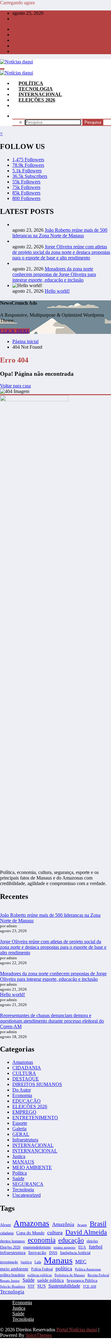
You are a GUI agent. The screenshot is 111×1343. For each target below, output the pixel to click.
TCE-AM (89, 1286)
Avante (82, 1225)
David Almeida (86, 1232)
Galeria (19, 1128)
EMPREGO (24, 1112)
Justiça (18, 1156)
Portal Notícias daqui (76, 1329)
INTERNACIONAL (33, 1145)
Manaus (58, 1260)
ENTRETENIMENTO (35, 1117)
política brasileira (12, 1275)
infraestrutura (13, 1252)
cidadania (7, 1233)
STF (31, 1286)
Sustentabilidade (64, 1286)
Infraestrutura (25, 1139)
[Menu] (2, 69)
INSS (53, 1253)
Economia (22, 1095)
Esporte (19, 1123)
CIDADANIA (26, 1067)
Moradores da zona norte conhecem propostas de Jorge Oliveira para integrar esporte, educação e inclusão (54, 274)
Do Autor (21, 1089)
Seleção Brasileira (12, 1286)
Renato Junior (10, 1280)
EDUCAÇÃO (26, 1101)
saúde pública (50, 1280)
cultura (55, 1232)
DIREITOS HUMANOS (37, 1084)
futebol (95, 1246)
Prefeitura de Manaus (70, 1275)
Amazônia (63, 1224)
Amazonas (22, 1062)
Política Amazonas (88, 1269)
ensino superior (65, 1247)
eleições (92, 1241)
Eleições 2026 (10, 1247)
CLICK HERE (15, 331)
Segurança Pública (82, 1280)
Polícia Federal (42, 1269)
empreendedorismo (37, 1247)
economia (42, 1240)
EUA (82, 1247)
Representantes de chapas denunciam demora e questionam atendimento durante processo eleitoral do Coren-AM (52, 1021)
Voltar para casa (15, 385)
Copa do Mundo (30, 1232)
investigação (9, 1262)
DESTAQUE (25, 1078)
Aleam (5, 1224)
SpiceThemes (39, 1335)
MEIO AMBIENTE (32, 1167)
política (64, 1268)
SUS (41, 1286)
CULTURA (24, 1073)
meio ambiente (14, 1268)
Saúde (18, 1178)
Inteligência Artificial (75, 1253)
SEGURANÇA (27, 1184)
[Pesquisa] (18, 115)
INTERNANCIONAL (34, 1150)
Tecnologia (23, 1189)
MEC (80, 1262)
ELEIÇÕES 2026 (36, 99)
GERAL (20, 1134)
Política (19, 1173)
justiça (26, 1262)
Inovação (37, 1252)
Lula (38, 1262)
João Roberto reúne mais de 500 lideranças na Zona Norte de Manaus (59, 232)
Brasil (98, 1224)
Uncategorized (26, 1195)
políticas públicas (39, 1275)
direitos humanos (12, 1241)
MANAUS (23, 1162)
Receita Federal (98, 1275)
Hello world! (57, 291)
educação (71, 1240)
